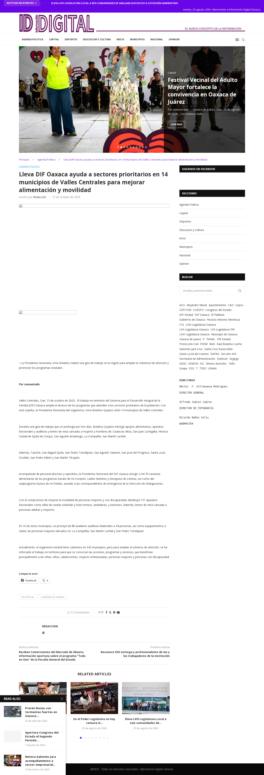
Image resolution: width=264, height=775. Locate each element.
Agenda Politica (32, 39)
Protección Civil (188, 344)
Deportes (71, 39)
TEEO (202, 368)
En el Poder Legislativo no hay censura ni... (94, 721)
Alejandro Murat (197, 305)
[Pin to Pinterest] (114, 612)
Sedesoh (222, 358)
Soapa (183, 368)
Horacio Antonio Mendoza (223, 319)
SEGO (183, 363)
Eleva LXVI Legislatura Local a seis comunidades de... (146, 721)
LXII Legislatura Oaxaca (194, 329)
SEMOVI (193, 363)
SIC (202, 363)
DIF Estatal (27, 597)
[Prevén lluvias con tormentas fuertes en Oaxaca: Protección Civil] (12, 712)
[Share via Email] (118, 612)
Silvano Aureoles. (216, 363)
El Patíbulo (217, 315)
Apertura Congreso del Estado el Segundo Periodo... (42, 736)
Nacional (156, 39)
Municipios (137, 39)
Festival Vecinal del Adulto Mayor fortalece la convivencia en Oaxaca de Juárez (203, 90)
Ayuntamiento (217, 305)
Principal (24, 159)
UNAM (212, 368)
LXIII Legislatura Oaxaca (201, 324)
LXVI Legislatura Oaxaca (194, 334)
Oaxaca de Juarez (190, 339)
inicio (120, 39)
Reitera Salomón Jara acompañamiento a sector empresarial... (40, 760)
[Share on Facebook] (106, 612)
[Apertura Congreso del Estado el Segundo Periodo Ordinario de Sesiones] (12, 736)
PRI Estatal (224, 339)
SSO (191, 368)
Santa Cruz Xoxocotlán (218, 349)
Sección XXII (228, 354)
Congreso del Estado (218, 310)
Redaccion (39, 197)
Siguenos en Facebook (198, 169)
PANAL (210, 339)
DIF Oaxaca (202, 315)
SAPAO (214, 354)
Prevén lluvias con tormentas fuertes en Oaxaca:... (41, 712)
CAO (231, 305)
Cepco (239, 305)
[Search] (243, 39)
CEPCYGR (185, 310)
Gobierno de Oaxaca (52, 597)
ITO (181, 324)
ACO (182, 305)
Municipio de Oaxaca (224, 334)
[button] (44, 3)
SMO (232, 363)
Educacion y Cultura (97, 39)
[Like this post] (102, 612)
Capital (54, 39)
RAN (212, 344)
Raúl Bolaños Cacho (229, 344)
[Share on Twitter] (110, 612)
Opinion (174, 39)
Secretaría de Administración (197, 358)
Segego (234, 358)
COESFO (198, 310)
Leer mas (176, 124)
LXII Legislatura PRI (222, 329)
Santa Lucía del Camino (194, 354)
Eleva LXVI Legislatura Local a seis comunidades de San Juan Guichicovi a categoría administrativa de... (119, 3)
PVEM (204, 344)
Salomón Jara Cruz (191, 349)
